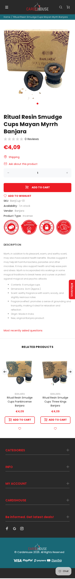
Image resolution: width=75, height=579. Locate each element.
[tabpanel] (37, 63)
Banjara (19, 211)
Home (7, 17)
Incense (28, 216)
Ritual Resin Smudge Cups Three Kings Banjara (55, 401)
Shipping (14, 157)
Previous (5, 371)
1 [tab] (37, 103)
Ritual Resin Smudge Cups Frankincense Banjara (20, 401)
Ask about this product (23, 164)
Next (69, 371)
